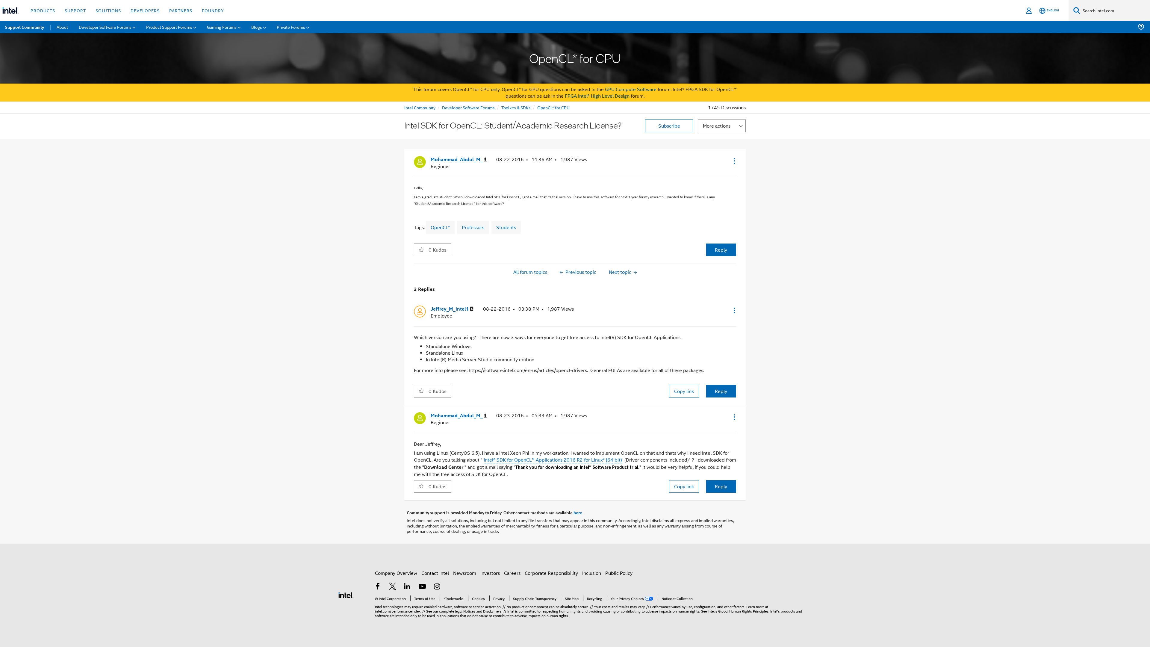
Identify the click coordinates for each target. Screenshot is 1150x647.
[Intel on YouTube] (422, 586)
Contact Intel (435, 572)
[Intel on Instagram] (437, 586)
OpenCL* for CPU (553, 107)
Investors (490, 572)
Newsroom (464, 572)
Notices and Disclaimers (482, 611)
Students (506, 227)
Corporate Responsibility (551, 572)
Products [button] (43, 10)
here (578, 512)
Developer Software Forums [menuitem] (105, 27)
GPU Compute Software (630, 89)
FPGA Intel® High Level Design (597, 95)
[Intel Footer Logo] (345, 594)
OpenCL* (440, 227)
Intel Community (419, 107)
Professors (473, 227)
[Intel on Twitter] (393, 586)
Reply (721, 249)
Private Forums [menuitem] (291, 27)
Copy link (684, 391)
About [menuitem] (62, 27)
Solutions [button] (108, 10)
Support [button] (75, 10)
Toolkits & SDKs (516, 107)
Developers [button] (145, 10)
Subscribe (669, 125)
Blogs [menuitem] (256, 27)
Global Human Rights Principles (743, 611)
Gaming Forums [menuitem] (222, 27)
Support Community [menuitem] (24, 27)
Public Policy (618, 572)
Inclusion (591, 572)
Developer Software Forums (468, 107)
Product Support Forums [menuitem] (169, 27)
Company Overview (396, 572)
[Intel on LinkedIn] (407, 586)
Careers (512, 572)
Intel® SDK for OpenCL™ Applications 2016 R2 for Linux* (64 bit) (553, 459)
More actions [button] (716, 125)
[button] (734, 160)
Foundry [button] (213, 10)
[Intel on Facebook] (378, 586)
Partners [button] (180, 10)
